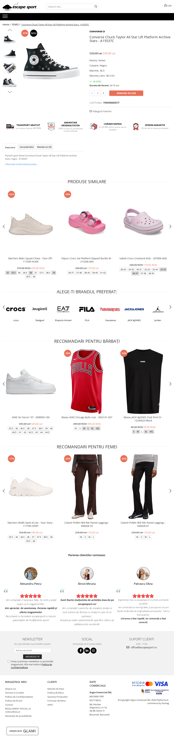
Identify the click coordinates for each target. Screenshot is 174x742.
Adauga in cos (126, 93)
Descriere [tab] (10, 147)
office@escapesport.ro (143, 647)
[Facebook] (81, 651)
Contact (9, 704)
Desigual (40, 320)
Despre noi (10, 688)
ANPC (50, 704)
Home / (7, 24)
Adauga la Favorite (102, 111)
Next (10, 91)
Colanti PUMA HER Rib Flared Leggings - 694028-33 (87, 524)
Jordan (157, 320)
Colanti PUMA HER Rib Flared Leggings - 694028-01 (143, 524)
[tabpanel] (51, 61)
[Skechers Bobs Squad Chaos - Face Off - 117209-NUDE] (30, 222)
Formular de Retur (56, 700)
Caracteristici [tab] (27, 146)
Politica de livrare (13, 700)
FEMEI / (16, 24)
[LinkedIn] (87, 651)
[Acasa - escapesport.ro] (20, 7)
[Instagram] (94, 651)
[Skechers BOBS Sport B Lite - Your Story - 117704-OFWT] (30, 486)
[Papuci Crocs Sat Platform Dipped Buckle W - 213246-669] (87, 222)
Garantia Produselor (57, 696)
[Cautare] (96, 6)
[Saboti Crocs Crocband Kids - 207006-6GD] (143, 222)
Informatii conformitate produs (21, 164)
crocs (16, 320)
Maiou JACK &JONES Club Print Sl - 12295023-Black (143, 419)
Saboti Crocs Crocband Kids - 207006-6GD (143, 258)
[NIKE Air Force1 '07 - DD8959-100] (30, 381)
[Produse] (5, 17)
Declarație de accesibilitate (18, 715)
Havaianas (110, 320)
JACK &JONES (134, 320)
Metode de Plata (55, 688)
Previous (10, 30)
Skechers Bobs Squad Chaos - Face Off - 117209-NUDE (30, 260)
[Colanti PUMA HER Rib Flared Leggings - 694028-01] (143, 486)
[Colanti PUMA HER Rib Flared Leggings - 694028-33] (87, 486)
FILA (87, 320)
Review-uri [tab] (44, 146)
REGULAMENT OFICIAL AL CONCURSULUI (18, 710)
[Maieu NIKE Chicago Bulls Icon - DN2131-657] (87, 381)
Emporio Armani (63, 320)
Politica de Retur (55, 692)
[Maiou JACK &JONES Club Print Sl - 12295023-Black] (143, 381)
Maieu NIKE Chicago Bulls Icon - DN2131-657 (87, 417)
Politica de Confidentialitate (19, 696)
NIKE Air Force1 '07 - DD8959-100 (30, 417)
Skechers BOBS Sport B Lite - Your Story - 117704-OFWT (30, 524)
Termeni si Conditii (14, 692)
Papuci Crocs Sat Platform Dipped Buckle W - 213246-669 (87, 260)
